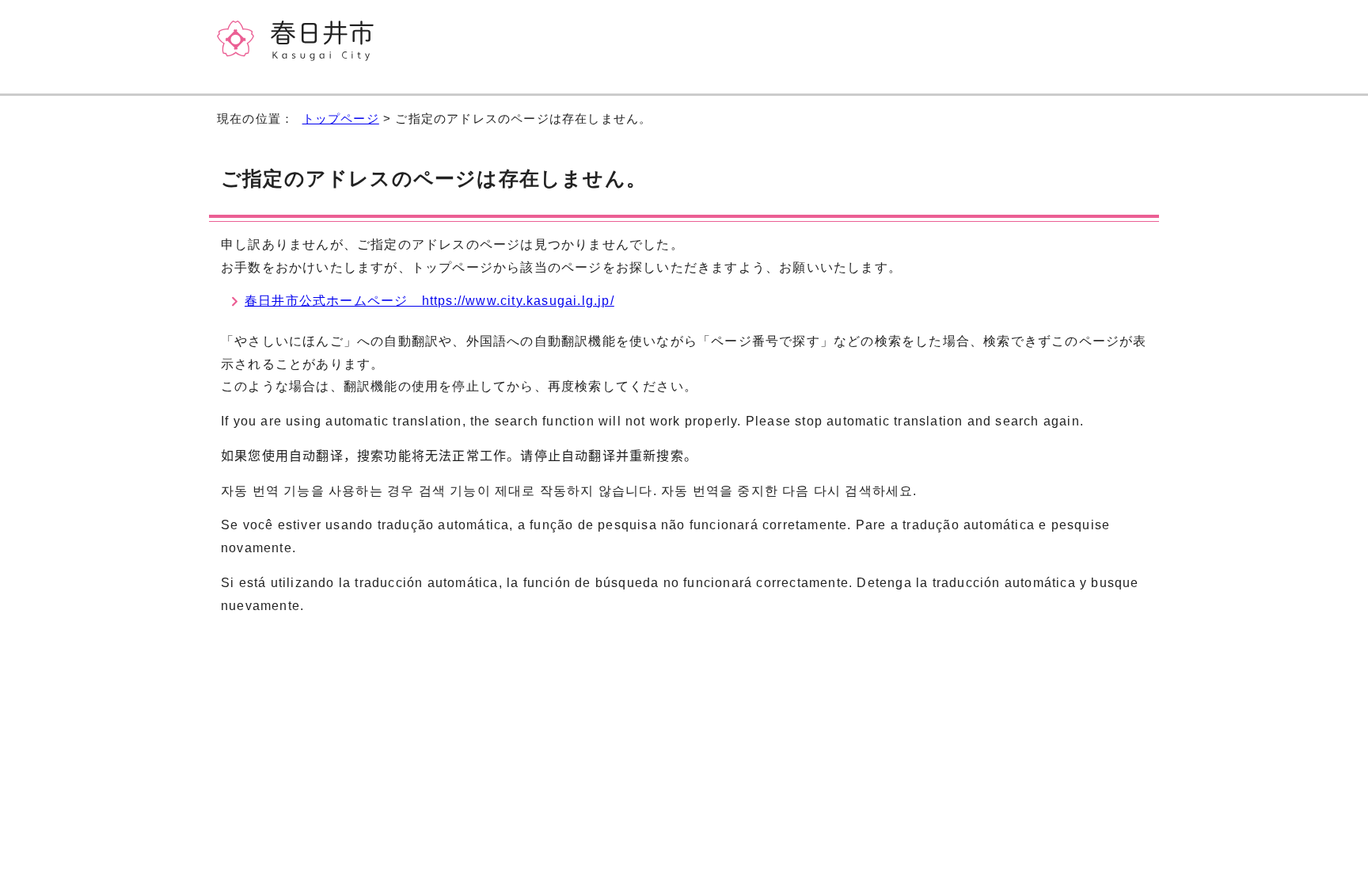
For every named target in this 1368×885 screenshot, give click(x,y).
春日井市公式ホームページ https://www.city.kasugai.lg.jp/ (429, 300)
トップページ (340, 118)
